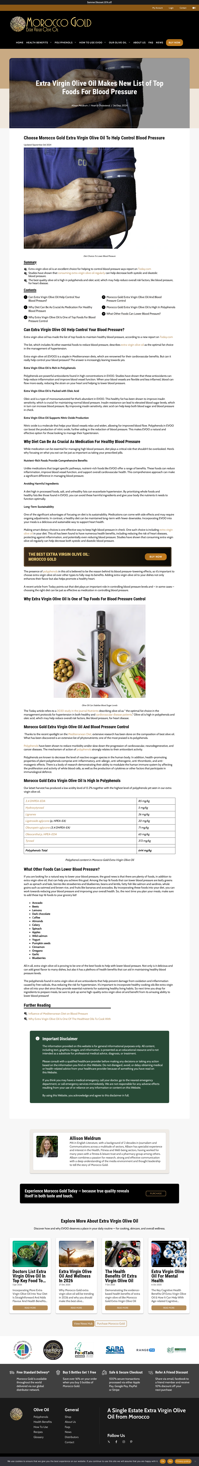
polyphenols (50, 571)
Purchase (156, 1193)
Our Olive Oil (118, 42)
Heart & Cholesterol (100, 105)
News (159, 42)
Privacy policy (183, 1461)
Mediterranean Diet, (80, 734)
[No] (195, 1461)
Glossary (39, 1437)
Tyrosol (29, 841)
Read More (30, 1308)
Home (19, 42)
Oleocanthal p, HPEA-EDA (41, 834)
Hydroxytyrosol (34, 807)
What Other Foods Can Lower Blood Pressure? (133, 313)
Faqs (67, 1427)
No (170, 1461)
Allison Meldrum (80, 105)
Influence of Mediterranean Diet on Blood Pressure (58, 1013)
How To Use (41, 1427)
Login (171, 8)
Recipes (38, 1432)
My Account (157, 8)
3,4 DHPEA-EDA (35, 801)
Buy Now (174, 42)
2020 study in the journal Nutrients (77, 711)
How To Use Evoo (90, 42)
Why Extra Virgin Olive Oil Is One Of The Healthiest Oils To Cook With (69, 1019)
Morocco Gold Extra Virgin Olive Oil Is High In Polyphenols (140, 307)
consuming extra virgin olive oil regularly (81, 273)
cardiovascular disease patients (114, 714)
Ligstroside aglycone (37, 821)
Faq (150, 42)
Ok (162, 1461)
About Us (139, 42)
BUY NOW (156, 556)
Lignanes (30, 814)
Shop (68, 1417)
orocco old (58, 23)
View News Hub (83, 1323)
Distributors (72, 1437)
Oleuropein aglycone (37, 827)
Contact (183, 8)
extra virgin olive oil (132, 344)
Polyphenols (64, 42)
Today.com (144, 269)
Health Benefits (37, 42)
